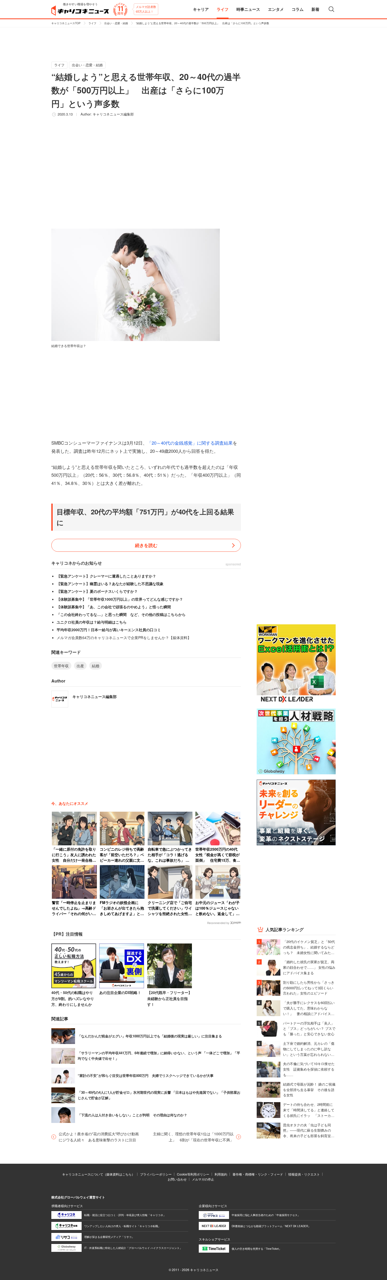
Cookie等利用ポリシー (193, 1174)
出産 (80, 665)
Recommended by (218, 923)
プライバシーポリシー (156, 1174)
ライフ (92, 23)
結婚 (95, 665)
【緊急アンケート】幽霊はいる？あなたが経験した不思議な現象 (110, 583)
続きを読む (146, 545)
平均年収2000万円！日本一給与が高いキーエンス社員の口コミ (109, 629)
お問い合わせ (177, 1179)
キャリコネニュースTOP (66, 23)
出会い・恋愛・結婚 (116, 23)
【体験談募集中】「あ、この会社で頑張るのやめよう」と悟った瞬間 (114, 606)
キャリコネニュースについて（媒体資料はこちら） (98, 1174)
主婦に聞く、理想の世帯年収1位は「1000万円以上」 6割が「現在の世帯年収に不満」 (193, 1136)
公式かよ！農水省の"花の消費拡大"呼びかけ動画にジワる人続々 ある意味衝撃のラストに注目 (99, 1136)
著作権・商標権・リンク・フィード (257, 1174)
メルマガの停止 (203, 1179)
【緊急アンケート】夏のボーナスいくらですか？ (97, 591)
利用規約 (221, 1174)
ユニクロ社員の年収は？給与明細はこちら (92, 622)
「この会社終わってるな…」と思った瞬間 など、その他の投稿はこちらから (121, 614)
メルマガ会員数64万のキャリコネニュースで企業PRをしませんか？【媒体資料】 (124, 637)
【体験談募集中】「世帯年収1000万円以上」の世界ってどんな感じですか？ (120, 599)
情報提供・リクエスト (304, 1174)
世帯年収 (61, 665)
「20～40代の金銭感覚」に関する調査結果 (190, 442)
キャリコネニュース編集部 (113, 114)
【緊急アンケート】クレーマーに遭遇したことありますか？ (106, 576)
